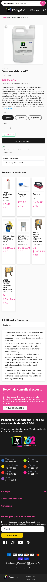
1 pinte (8, 118)
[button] (3, 10)
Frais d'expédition (7, 83)
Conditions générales (23, 568)
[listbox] (23, 325)
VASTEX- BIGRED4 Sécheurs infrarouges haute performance (37, 237)
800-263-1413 (10, 474)
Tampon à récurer (36, 195)
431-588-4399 (10, 468)
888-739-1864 (10, 462)
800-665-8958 (33, 468)
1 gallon (21, 118)
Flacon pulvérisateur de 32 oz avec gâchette (8, 195)
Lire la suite (8, 108)
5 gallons (35, 118)
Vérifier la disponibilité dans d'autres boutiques (19, 151)
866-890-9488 (33, 462)
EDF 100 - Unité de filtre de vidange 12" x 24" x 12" (9, 238)
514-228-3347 (10, 480)
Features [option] (7, 325)
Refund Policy (31, 576)
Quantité (5, 123)
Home (4, 17)
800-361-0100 (33, 474)
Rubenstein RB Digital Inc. (27, 563)
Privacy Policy (31, 579)
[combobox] (23, 3)
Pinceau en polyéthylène (22, 195)
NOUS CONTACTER (15, 408)
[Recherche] (43, 3)
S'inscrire (12, 535)
